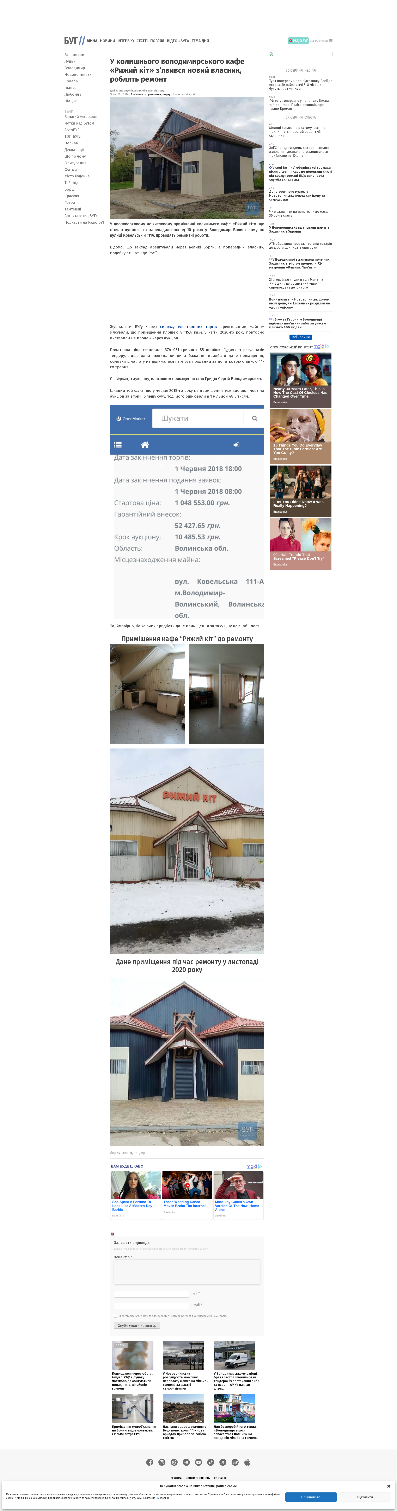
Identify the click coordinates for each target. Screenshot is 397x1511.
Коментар (123, 1257)
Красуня (72, 196)
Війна (92, 41)
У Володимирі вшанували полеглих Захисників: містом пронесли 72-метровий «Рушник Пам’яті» (299, 263)
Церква (71, 143)
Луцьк (70, 61)
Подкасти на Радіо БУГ (85, 222)
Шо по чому (75, 156)
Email (196, 1305)
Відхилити (365, 1497)
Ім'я (195, 1293)
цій (157, 1498)
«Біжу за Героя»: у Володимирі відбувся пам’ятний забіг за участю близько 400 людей (297, 323)
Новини (107, 41)
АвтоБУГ (72, 130)
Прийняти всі (311, 1497)
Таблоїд (71, 183)
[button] (389, 1486)
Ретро (70, 202)
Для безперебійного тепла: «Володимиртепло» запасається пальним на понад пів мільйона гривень (236, 1432)
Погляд (157, 41)
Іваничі (71, 88)
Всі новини (74, 54)
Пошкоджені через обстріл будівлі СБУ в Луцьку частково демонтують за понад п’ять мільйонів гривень (133, 1381)
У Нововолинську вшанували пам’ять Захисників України (299, 229)
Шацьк (71, 101)
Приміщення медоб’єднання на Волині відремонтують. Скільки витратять (134, 1430)
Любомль (73, 94)
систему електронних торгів (190, 326)
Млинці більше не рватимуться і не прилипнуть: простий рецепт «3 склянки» (297, 132)
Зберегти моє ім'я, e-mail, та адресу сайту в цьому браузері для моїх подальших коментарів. (173, 1316)
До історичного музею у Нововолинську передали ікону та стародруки (297, 195)
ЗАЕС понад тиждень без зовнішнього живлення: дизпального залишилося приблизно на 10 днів (299, 152)
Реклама (176, 1478)
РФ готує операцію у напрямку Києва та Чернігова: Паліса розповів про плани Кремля (299, 104)
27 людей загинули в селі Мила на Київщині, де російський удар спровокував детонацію (296, 283)
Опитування (75, 163)
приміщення (154, 94)
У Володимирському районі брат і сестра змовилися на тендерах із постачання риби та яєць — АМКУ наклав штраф (236, 1381)
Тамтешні (73, 209)
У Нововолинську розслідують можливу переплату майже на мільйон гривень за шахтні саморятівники (185, 1381)
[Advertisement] (198, 15)
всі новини (301, 337)
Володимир (75, 68)
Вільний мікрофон (81, 116)
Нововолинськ (78, 74)
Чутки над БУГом (79, 123)
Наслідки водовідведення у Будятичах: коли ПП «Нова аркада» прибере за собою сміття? (184, 1432)
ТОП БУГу (73, 136)
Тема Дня (200, 41)
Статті (142, 41)
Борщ (69, 189)
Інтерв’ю (126, 41)
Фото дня (73, 169)
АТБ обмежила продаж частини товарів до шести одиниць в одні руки (300, 245)
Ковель (71, 81)
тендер (166, 94)
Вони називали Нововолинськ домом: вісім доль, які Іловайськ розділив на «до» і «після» (299, 303)
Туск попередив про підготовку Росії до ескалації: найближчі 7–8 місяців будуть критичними (300, 85)
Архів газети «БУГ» (81, 216)
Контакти (220, 1478)
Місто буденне (77, 176)
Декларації (74, 149)
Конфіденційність (198, 1478)
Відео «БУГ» (178, 41)
